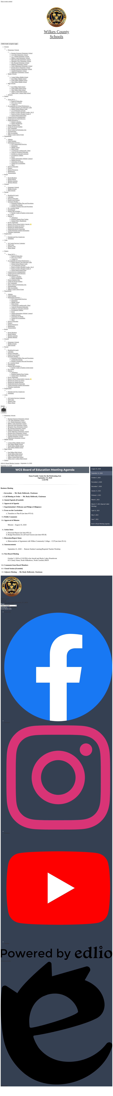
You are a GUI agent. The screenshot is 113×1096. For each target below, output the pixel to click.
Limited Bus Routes (16, 205)
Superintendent (12, 131)
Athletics (10, 139)
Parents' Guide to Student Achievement (22, 213)
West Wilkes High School (18, 90)
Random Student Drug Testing (19, 219)
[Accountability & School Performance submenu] (30, 106)
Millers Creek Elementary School (20, 58)
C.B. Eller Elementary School (19, 55)
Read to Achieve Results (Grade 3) (21, 114)
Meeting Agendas (13, 181)
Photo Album (11, 248)
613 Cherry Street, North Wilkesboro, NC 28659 (14, 602)
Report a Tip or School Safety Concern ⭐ (20, 224)
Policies (10, 216)
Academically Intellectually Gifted (20, 150)
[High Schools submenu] (8, 85)
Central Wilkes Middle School (19, 77)
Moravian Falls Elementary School (21, 59)
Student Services (16, 160)
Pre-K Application (13, 222)
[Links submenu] (5, 242)
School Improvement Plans (18, 115)
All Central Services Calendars (16, 243)
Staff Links (11, 245)
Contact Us (14, 104)
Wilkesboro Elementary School (20, 72)
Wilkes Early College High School (21, 93)
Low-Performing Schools (18, 110)
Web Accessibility (13, 133)
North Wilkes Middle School (19, 80)
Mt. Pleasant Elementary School (20, 63)
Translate (13, 607)
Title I (13, 165)
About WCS (11, 99)
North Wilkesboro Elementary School (21, 66)
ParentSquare (11, 209)
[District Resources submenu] (19, 275)
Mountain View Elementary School (21, 61)
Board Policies (12, 179)
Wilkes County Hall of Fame (16, 134)
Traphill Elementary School (19, 71)
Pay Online (11, 214)
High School (14, 149)
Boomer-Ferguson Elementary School (21, 53)
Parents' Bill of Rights (14, 211)
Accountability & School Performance (18, 106)
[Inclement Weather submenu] (19, 202)
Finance (10, 168)
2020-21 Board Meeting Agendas (10, 463)
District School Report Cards (19, 109)
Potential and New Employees (16, 237)
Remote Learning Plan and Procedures (22, 206)
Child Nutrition (12, 141)
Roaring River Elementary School (20, 67)
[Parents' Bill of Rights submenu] (21, 366)
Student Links (12, 246)
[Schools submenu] (5, 186)
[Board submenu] (5, 176)
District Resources (13, 120)
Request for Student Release (15, 227)
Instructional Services (14, 142)
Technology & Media (17, 162)
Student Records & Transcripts (16, 229)
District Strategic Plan (14, 125)
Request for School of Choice (16, 226)
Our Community (12, 128)
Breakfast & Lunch (13, 195)
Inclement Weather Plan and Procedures (22, 203)
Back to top (7, 612)
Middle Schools (12, 189)
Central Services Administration (16, 117)
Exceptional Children (17, 155)
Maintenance (11, 171)
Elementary (14, 146)
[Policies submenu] (13, 216)
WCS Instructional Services (19, 144)
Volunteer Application (14, 232)
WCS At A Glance (16, 103)
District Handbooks (16, 123)
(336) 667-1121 (9, 604)
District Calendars (16, 122)
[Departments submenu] (5, 138)
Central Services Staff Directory (17, 118)
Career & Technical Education (19, 152)
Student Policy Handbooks (18, 221)
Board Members (12, 178)
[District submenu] (5, 98)
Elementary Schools (13, 187)
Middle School (15, 147)
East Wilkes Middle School (18, 79)
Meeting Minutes (12, 182)
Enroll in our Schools (14, 200)
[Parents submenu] (5, 194)
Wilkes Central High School (19, 91)
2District (10, 95)
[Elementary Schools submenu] (5, 417)
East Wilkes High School (18, 87)
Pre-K (13, 157)
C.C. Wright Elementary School (20, 56)
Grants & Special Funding (15, 126)
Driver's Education (13, 166)
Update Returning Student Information (18, 230)
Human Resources (13, 170)
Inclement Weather (13, 202)
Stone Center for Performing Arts (17, 130)
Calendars (10, 197)
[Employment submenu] (5, 390)
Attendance (14, 217)
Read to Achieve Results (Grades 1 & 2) (22, 112)
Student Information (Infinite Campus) (22, 158)
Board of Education (16, 101)
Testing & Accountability (18, 163)
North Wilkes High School (18, 88)
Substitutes (11, 238)
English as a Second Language (19, 154)
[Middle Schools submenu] (5, 441)
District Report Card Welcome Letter (21, 107)
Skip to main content (6, 1)
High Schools (11, 190)
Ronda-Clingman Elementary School (21, 69)
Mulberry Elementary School (19, 64)
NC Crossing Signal (13, 208)
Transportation (12, 173)
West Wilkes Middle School (19, 82)
